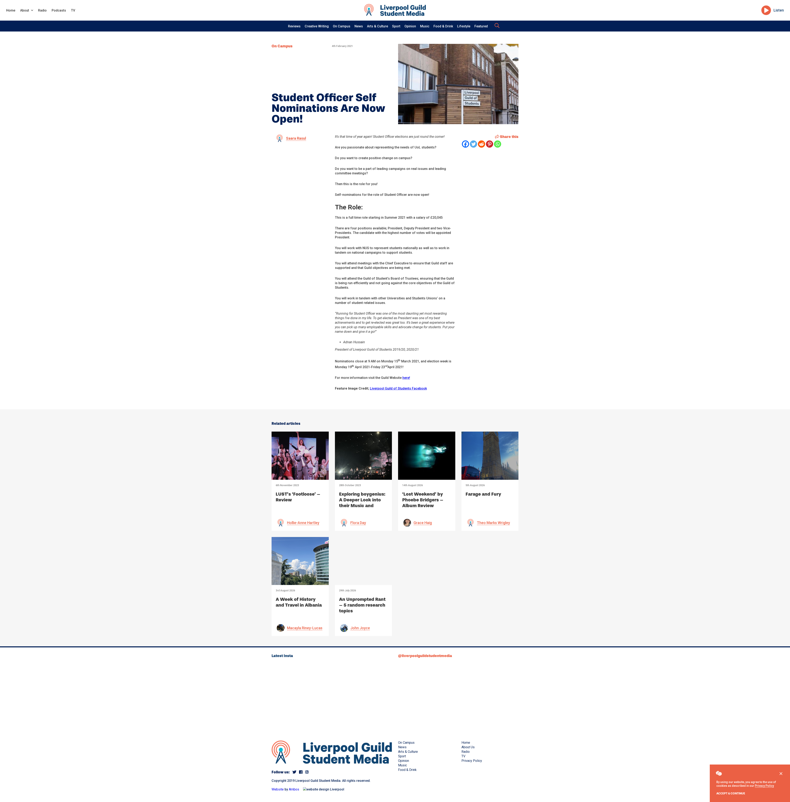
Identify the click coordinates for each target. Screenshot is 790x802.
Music (424, 26)
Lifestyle (463, 26)
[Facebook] (465, 144)
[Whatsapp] (497, 144)
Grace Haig (423, 523)
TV (73, 10)
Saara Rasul (296, 138)
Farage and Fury (483, 494)
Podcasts (59, 10)
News (358, 26)
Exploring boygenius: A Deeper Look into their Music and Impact (362, 502)
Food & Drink (443, 26)
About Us (468, 747)
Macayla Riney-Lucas (304, 628)
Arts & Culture (377, 26)
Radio (42, 10)
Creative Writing (317, 26)
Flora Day (358, 523)
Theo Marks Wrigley (493, 523)
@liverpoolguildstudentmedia (425, 656)
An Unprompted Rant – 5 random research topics (362, 605)
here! (406, 378)
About (24, 10)
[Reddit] (481, 144)
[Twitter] (473, 144)
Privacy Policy (764, 785)
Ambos (294, 789)
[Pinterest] (489, 144)
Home (10, 10)
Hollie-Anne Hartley (303, 523)
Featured (481, 26)
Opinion (410, 26)
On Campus (341, 26)
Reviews (294, 26)
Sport (396, 26)
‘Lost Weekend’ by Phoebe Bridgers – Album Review (422, 499)
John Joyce (360, 628)
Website (278, 789)
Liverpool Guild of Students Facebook (398, 388)
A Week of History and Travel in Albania (299, 602)
